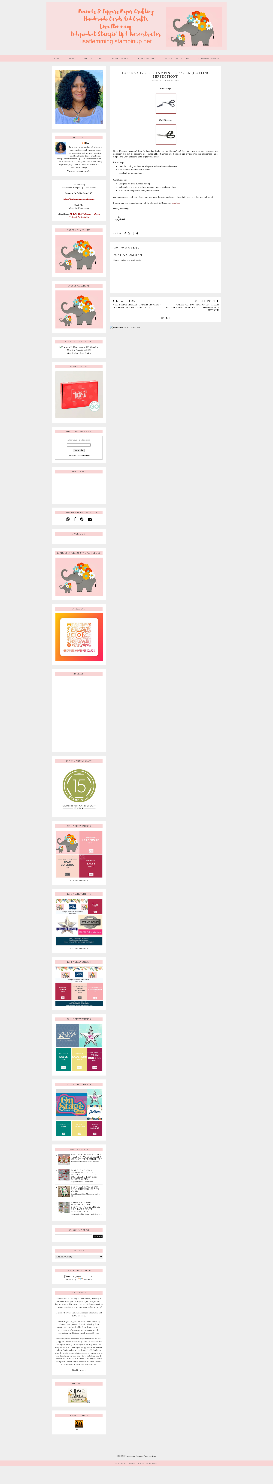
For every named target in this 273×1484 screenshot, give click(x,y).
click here (175, 203)
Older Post (192, 305)
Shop (71, 58)
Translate (87, 1279)
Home (56, 58)
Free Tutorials (147, 58)
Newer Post (136, 304)
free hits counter (79, 1430)
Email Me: (78, 205)
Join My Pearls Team (177, 58)
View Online (72, 353)
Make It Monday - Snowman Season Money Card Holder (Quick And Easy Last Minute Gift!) (84, 1174)
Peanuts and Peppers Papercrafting (140, 1456)
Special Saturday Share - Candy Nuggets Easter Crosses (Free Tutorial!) (86, 1157)
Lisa (87, 143)
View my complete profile (79, 171)
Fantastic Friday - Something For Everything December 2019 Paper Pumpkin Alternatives (85, 1206)
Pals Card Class (93, 58)
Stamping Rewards (208, 58)
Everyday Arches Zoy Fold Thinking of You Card (85, 1189)
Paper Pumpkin (120, 58)
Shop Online (85, 353)
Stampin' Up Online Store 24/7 (78, 193)
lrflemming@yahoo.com (79, 208)
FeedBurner (84, 455)
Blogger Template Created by (136, 1463)
